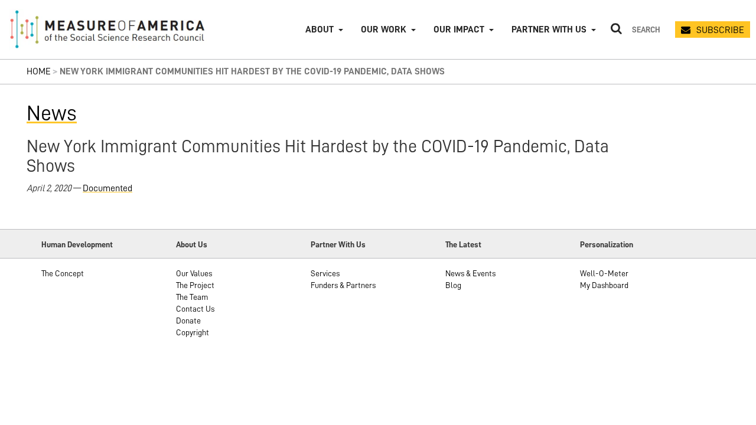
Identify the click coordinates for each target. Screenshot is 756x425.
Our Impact (459, 29)
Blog (453, 285)
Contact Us (195, 309)
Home (39, 71)
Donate (188, 320)
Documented (107, 188)
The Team (192, 297)
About (319, 29)
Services (325, 273)
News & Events (470, 273)
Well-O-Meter (604, 273)
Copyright (192, 332)
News (52, 113)
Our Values (194, 273)
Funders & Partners (343, 285)
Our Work (383, 29)
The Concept (62, 273)
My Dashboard (604, 285)
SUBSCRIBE (720, 30)
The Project (195, 285)
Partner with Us (548, 29)
